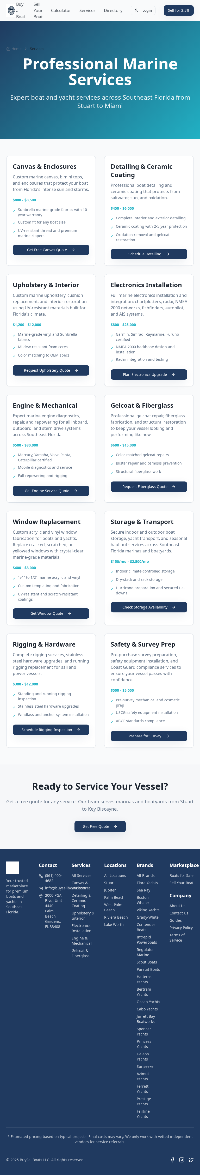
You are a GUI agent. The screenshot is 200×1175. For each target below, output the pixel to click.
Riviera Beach (116, 917)
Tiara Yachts (147, 882)
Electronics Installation (81, 928)
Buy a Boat (20, 10)
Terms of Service (177, 937)
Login (147, 10)
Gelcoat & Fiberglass (81, 953)
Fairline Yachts (143, 1114)
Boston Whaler (143, 900)
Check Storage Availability (144, 607)
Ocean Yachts (148, 1001)
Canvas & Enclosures (81, 885)
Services (87, 10)
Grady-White (148, 917)
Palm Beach (114, 897)
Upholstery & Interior (83, 916)
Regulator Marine (145, 952)
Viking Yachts (148, 909)
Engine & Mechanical (82, 941)
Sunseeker (146, 1066)
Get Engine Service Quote (47, 490)
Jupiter (110, 890)
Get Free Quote (96, 826)
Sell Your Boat (38, 10)
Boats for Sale (181, 875)
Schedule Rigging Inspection (47, 729)
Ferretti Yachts (143, 1089)
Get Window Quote (46, 613)
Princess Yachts (144, 1044)
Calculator (61, 10)
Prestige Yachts (144, 1101)
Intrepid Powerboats (147, 940)
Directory (113, 10)
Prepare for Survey (145, 735)
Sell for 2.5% (179, 10)
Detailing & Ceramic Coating (81, 900)
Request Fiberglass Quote (144, 486)
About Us (177, 905)
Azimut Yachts (143, 1076)
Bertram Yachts (144, 992)
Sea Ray (143, 890)
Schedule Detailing (144, 253)
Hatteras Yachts (144, 979)
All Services (81, 875)
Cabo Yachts (147, 1009)
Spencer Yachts (144, 1031)
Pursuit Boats (148, 969)
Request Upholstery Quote (47, 370)
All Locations (115, 875)
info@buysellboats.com (65, 887)
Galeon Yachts (143, 1056)
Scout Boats (147, 962)
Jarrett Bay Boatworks (146, 1019)
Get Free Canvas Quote (47, 249)
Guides (176, 920)
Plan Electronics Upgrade (145, 374)
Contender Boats (146, 927)
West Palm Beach (113, 907)
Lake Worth (114, 924)
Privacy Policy (181, 927)
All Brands (146, 875)
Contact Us (179, 913)
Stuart (109, 882)
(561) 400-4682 (53, 878)
